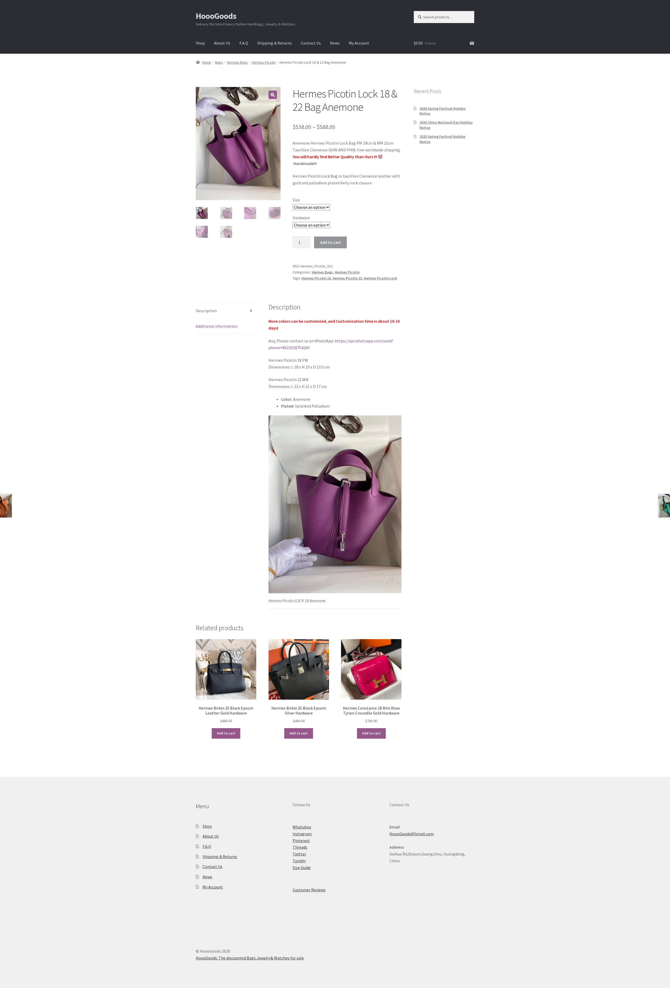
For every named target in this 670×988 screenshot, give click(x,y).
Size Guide (302, 867)
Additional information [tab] (216, 326)
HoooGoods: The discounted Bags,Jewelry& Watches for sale (250, 957)
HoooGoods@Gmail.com (411, 833)
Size (296, 199)
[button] (273, 95)
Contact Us (311, 43)
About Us (222, 43)
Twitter (299, 854)
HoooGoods (216, 16)
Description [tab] (206, 310)
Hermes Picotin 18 (316, 278)
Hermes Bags (237, 62)
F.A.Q (243, 43)
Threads (300, 847)
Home (206, 62)
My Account (359, 43)
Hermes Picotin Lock (380, 278)
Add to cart (330, 242)
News (335, 43)
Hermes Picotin (264, 62)
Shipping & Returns (274, 43)
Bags (219, 62)
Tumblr (299, 860)
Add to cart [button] (226, 733)
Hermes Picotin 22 (347, 278)
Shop (200, 43)
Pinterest (301, 840)
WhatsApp (302, 827)
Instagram (302, 833)
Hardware (301, 217)
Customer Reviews (309, 889)
